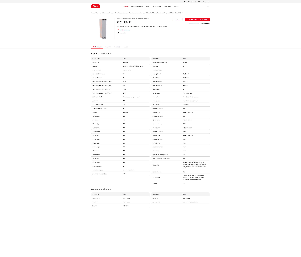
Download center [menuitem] (156, 6)
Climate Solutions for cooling (109, 13)
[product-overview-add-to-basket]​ (198, 19)
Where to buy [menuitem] (167, 6)
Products (98, 13)
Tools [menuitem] (147, 6)
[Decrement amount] (174, 19)
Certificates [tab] (117, 47)
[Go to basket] (185, 1)
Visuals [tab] (126, 47)
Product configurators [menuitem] (137, 6)
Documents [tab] (108, 47)
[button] (190, 1)
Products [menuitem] (126, 6)
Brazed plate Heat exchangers (137, 13)
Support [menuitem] (176, 6)
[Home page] (95, 6)
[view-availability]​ (205, 23)
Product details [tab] (97, 47)
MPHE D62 (173, 13)
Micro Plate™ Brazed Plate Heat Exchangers (157, 13)
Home (92, 13)
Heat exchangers (123, 13)
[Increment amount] (180, 19)
